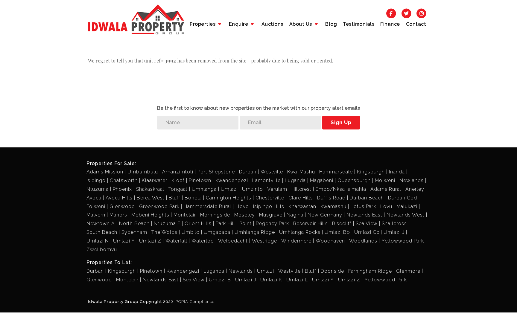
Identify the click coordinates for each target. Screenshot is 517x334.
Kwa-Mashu (301, 172)
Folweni (95, 206)
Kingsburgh (371, 172)
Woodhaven (330, 241)
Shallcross (394, 223)
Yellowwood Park (402, 241)
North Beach (134, 223)
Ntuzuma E (167, 223)
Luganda (295, 180)
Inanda (397, 172)
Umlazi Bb (337, 232)
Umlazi (229, 189)
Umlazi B (220, 280)
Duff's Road (331, 198)
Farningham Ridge (370, 271)
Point (245, 223)
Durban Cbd (402, 198)
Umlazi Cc (366, 232)
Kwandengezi (231, 180)
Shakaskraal (150, 189)
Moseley (244, 215)
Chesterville (270, 198)
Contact (416, 24)
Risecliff (342, 223)
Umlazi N (97, 241)
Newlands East (364, 215)
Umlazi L (297, 280)
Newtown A (100, 223)
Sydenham (134, 232)
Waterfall (176, 241)
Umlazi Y (124, 241)
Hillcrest (301, 189)
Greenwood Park (159, 206)
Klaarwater (154, 180)
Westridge (264, 241)
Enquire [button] (239, 24)
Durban (247, 172)
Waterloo (202, 241)
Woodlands (363, 241)
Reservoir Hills (310, 223)
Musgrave (270, 215)
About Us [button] (301, 24)
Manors (118, 215)
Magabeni (321, 180)
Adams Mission (104, 172)
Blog (331, 24)
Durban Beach (367, 198)
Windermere (296, 241)
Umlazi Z (150, 241)
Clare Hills (300, 198)
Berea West (151, 198)
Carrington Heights (228, 198)
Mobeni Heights (150, 215)
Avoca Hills (119, 198)
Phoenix (122, 189)
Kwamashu (333, 206)
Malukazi (406, 206)
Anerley (414, 189)
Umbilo (191, 232)
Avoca (93, 198)
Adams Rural (385, 189)
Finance (390, 24)
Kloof (178, 180)
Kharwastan (302, 206)
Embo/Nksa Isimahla (341, 189)
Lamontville (266, 180)
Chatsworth (124, 180)
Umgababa (217, 232)
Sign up (341, 122)
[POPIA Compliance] (195, 301)
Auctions (272, 24)
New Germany (325, 215)
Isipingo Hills (268, 206)
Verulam (277, 189)
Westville (272, 172)
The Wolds (164, 232)
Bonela (193, 198)
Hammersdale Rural (207, 206)
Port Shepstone (216, 172)
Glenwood (122, 206)
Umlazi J (394, 232)
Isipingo (96, 180)
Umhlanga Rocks (299, 232)
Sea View (367, 223)
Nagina (295, 215)
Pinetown (200, 180)
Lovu (386, 206)
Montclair (185, 215)
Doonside (332, 271)
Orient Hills (198, 223)
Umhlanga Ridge (255, 232)
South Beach (101, 232)
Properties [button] (203, 24)
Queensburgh (354, 180)
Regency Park (272, 223)
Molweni (385, 180)
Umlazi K (271, 280)
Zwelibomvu (101, 249)
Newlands (411, 180)
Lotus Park (363, 206)
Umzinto (252, 189)
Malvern (95, 215)
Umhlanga (204, 189)
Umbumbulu (142, 172)
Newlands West (406, 215)
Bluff (174, 198)
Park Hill (225, 223)
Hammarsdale (336, 172)
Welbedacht (233, 241)
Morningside (215, 215)
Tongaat (178, 189)
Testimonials (358, 24)
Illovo (242, 206)
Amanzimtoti (177, 172)
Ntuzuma (97, 189)
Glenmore (408, 271)
